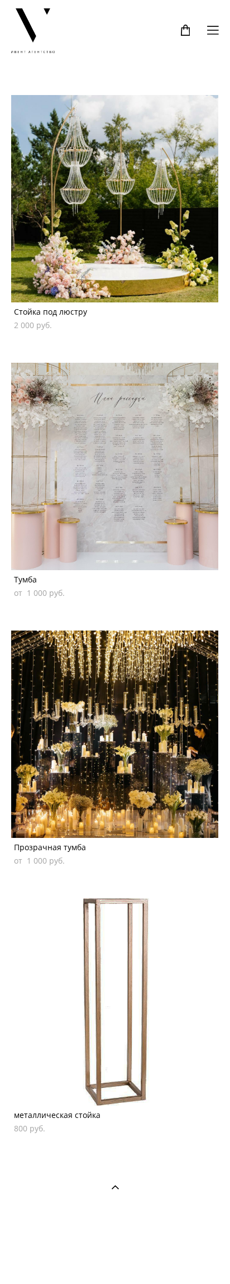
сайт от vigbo (115, 1258)
